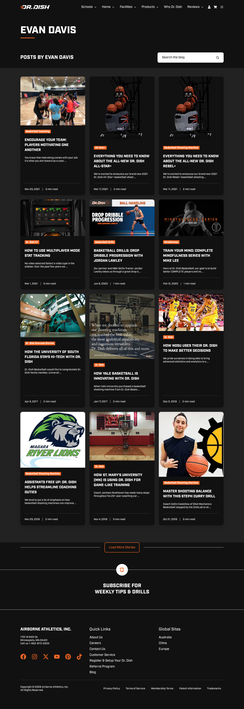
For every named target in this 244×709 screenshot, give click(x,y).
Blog (92, 672)
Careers (95, 643)
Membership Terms (162, 688)
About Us (96, 637)
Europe (164, 649)
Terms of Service (135, 688)
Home (106, 7)
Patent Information (190, 688)
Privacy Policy (111, 688)
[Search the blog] (217, 57)
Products (148, 7)
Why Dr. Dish (173, 7)
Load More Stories (122, 547)
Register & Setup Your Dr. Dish (111, 660)
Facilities (126, 7)
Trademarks (214, 688)
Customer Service (102, 655)
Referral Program (102, 666)
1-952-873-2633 (39, 643)
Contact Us (97, 649)
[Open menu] (222, 7)
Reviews (193, 7)
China (163, 643)
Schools (87, 7)
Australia (165, 637)
